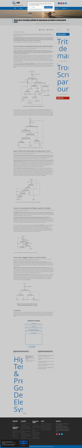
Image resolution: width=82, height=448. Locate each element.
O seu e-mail (34, 326)
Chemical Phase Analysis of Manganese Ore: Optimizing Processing (46, 368)
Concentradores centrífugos (17, 209)
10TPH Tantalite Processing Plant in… (46, 426)
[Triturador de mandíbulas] (63, 48)
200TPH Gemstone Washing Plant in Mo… (47, 423)
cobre (45, 277)
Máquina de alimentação (35, 437)
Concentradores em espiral (17, 152)
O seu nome (34, 323)
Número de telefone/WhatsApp (34, 329)
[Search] (68, 29)
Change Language (48, 7)
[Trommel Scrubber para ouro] (63, 77)
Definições (23, 445)
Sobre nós (14, 423)
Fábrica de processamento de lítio (26, 434)
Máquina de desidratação (36, 438)
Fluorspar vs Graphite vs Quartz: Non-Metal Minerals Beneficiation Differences (46, 356)
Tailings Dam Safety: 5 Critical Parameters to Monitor (45, 359)
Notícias (39, 23)
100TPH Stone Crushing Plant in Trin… (46, 427)
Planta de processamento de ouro (26, 433)
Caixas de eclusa (16, 55)
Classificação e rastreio (35, 434)
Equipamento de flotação (36, 433)
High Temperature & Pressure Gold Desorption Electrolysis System (30, 357)
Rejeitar (23, 443)
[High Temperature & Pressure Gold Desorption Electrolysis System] (18, 383)
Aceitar (23, 441)
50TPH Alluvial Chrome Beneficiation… (46, 428)
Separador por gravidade (35, 432)
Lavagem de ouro (34, 436)
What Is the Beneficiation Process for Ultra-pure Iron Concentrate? (46, 362)
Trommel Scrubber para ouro (63, 94)
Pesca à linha (15, 259)
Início (36, 23)
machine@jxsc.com (65, 426)
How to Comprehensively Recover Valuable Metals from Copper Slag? (46, 365)
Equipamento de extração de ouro (18, 5)
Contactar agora (42, 29)
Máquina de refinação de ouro (36, 426)
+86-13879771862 (51, 29)
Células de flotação (15, 437)
